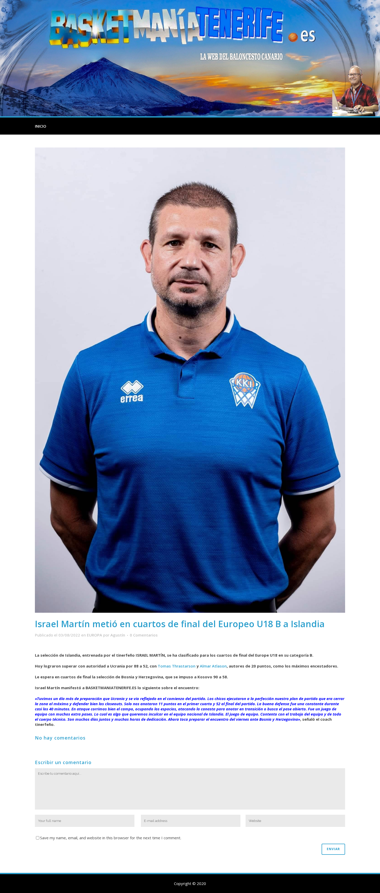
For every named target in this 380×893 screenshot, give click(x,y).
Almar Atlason (213, 666)
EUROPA (94, 635)
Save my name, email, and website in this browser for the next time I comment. (110, 837)
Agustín (117, 635)
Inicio (40, 126)
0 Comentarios (144, 635)
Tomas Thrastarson (176, 666)
